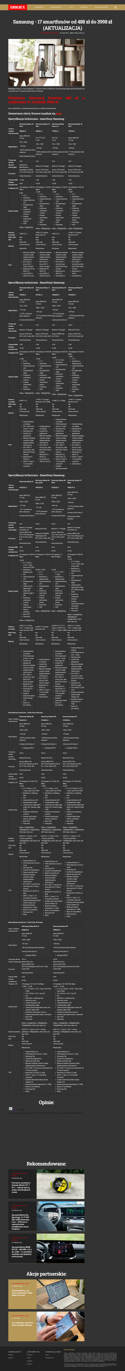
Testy (71, 7)
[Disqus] (46, 1130)
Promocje (84, 7)
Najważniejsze (56, 7)
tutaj (59, 113)
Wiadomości (39, 7)
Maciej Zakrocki (79, 33)
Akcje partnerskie (101, 7)
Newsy (56, 33)
